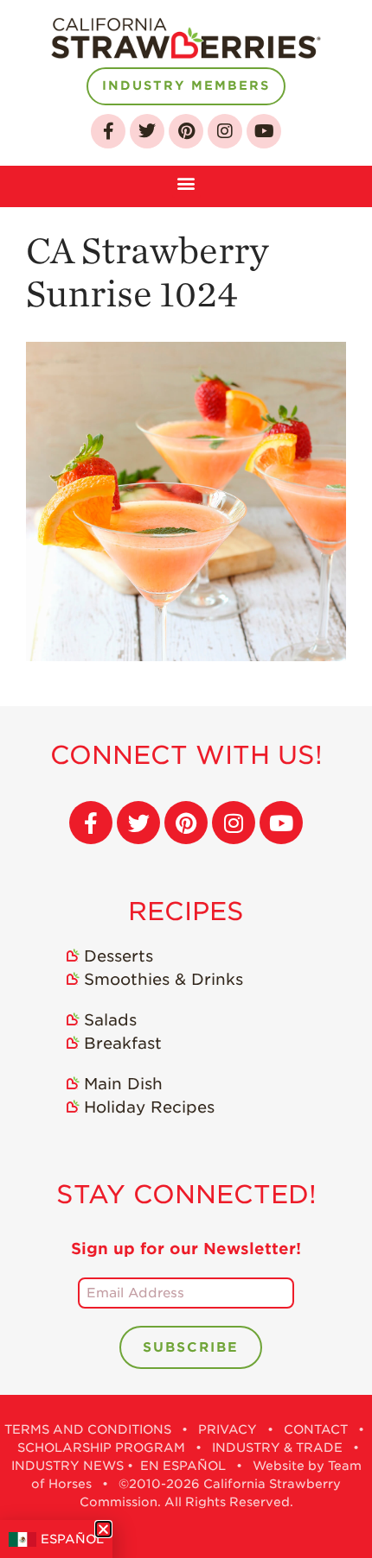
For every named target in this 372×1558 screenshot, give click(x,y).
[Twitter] (147, 131)
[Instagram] (225, 131)
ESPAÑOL (72, 1539)
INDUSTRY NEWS (67, 1466)
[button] (186, 182)
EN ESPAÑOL (183, 1466)
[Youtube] (264, 131)
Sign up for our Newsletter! (186, 1248)
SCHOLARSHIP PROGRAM (101, 1447)
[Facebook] (108, 131)
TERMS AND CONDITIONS (87, 1429)
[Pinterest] (186, 131)
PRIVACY (227, 1429)
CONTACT (316, 1429)
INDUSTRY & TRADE (277, 1447)
